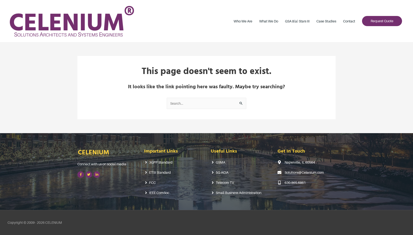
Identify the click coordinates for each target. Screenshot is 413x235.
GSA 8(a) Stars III (297, 21)
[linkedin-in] (97, 174)
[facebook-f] (81, 174)
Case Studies (326, 21)
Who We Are (243, 21)
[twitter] (89, 174)
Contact (349, 21)
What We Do (268, 21)
